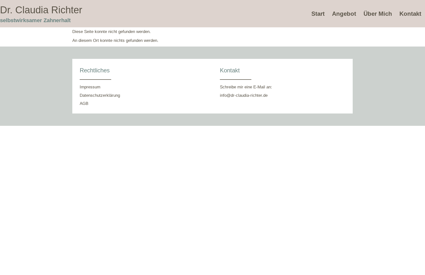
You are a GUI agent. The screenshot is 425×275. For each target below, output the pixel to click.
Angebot (344, 13)
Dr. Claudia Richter (41, 9)
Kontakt (410, 13)
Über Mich (378, 13)
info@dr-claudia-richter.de (244, 95)
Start (318, 13)
